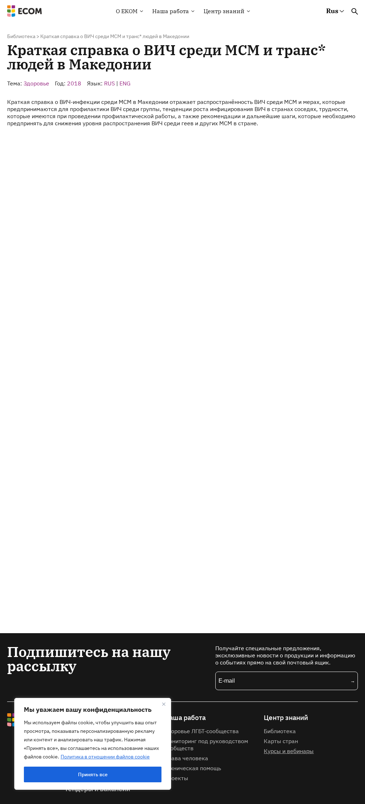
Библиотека (21, 36)
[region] (92, 744)
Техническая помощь (192, 768)
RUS (109, 83)
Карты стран (281, 741)
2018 (74, 83)
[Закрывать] (163, 704)
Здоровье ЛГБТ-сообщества (201, 731)
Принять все (93, 774)
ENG (124, 83)
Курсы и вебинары (289, 751)
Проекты (176, 778)
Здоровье (36, 83)
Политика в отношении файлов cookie (105, 756)
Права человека (186, 758)
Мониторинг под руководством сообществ (206, 744)
